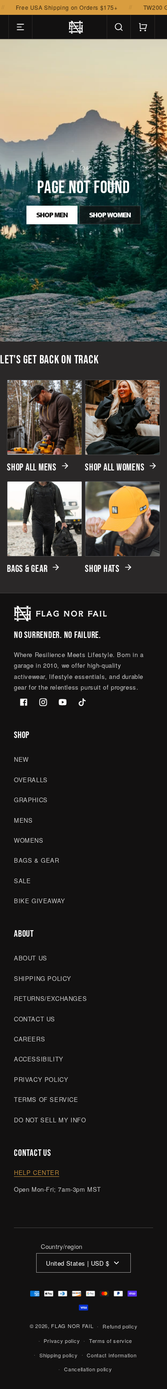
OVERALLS (31, 779)
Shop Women (110, 215)
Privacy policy (62, 1340)
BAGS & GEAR (27, 568)
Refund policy (120, 1326)
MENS (23, 820)
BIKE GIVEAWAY (39, 900)
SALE (22, 880)
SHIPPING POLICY (42, 978)
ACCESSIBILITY (39, 1058)
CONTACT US (34, 1018)
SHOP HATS (102, 568)
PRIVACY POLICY (41, 1079)
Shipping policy (58, 1355)
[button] (20, 27)
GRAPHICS (31, 799)
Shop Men (52, 215)
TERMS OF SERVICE (46, 1099)
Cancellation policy (88, 1369)
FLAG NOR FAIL (72, 1325)
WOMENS (29, 840)
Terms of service (110, 1340)
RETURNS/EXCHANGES (50, 998)
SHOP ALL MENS (32, 467)
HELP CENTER (36, 1172)
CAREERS (29, 1038)
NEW (21, 759)
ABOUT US (30, 957)
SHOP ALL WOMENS (114, 467)
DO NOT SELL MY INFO (50, 1119)
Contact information (111, 1355)
